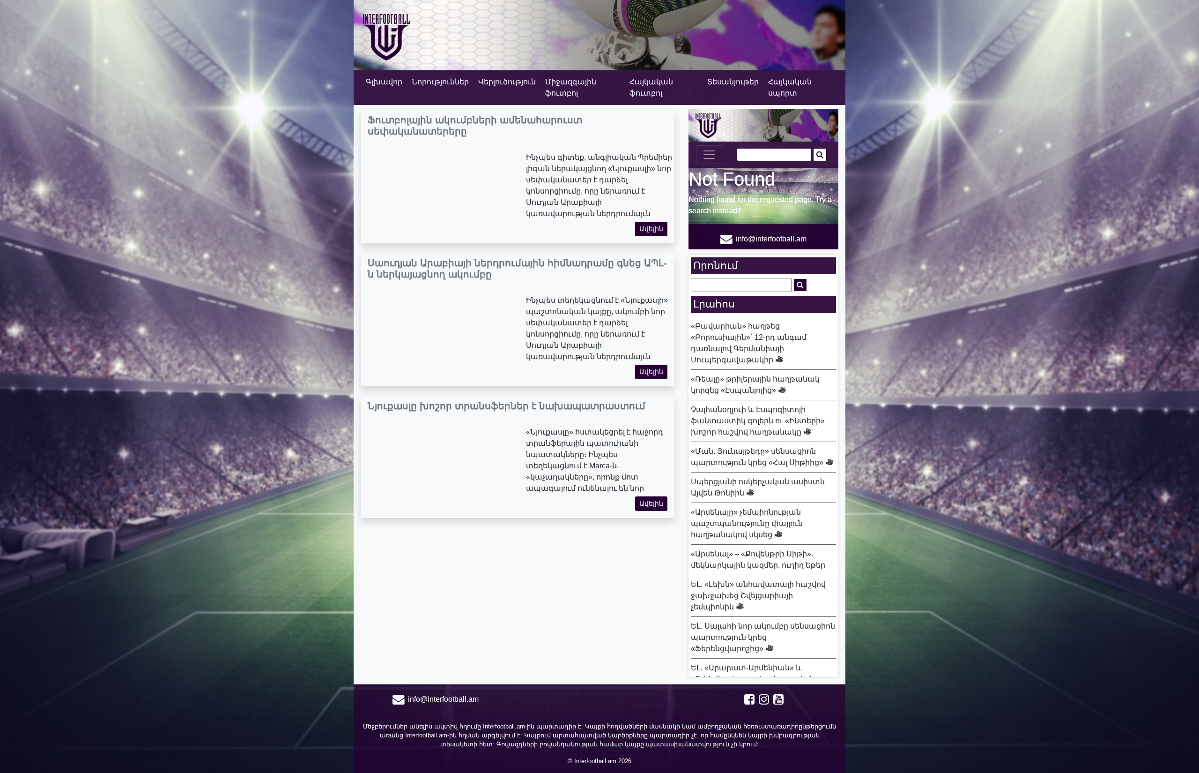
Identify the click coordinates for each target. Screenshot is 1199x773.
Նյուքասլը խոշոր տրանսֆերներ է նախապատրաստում (506, 406)
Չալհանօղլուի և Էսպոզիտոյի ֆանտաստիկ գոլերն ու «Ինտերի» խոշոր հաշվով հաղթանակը (758, 420)
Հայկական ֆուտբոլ (651, 87)
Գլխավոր (384, 82)
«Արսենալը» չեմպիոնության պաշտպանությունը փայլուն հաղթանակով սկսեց (747, 523)
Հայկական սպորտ (790, 87)
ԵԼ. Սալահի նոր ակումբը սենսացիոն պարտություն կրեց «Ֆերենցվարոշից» (763, 637)
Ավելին (651, 229)
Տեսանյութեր (733, 82)
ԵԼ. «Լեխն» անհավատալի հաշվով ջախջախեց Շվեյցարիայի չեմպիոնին (758, 595)
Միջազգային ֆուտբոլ (570, 87)
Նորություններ (440, 82)
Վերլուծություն (507, 82)
